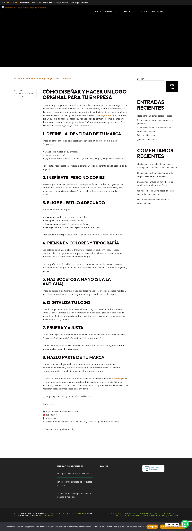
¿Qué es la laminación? (147, 139)
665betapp (142, 199)
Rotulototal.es (55, 513)
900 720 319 (12, 2)
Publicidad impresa (146, 135)
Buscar (140, 78)
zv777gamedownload (146, 182)
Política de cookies (165, 514)
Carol (22, 90)
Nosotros (116, 514)
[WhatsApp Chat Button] (185, 524)
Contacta (173, 516)
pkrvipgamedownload (147, 164)
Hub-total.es (46, 516)
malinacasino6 (144, 190)
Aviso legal (146, 514)
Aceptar (152, 526)
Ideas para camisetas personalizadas (154, 115)
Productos (131, 514)
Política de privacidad (128, 516)
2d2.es (69, 513)
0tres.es (80, 513)
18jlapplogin (142, 173)
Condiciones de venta (154, 516)
